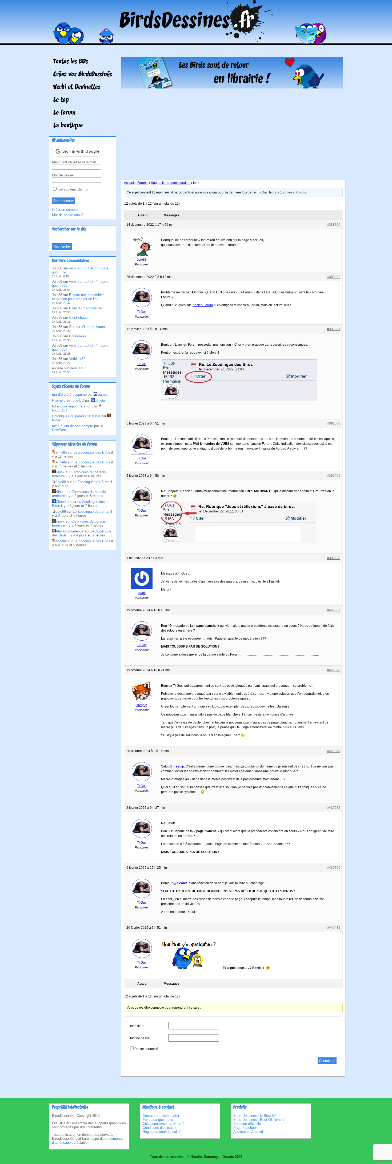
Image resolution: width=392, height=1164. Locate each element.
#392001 (333, 476)
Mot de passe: (140, 1038)
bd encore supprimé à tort (71, 406)
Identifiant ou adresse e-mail (74, 162)
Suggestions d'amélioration (170, 183)
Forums (142, 183)
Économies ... (80, 336)
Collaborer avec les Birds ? (163, 1124)
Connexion (327, 1061)
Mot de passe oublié (67, 215)
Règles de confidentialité (162, 1132)
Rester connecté (146, 1049)
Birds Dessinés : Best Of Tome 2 (259, 1120)
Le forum (64, 113)
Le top (61, 100)
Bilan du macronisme (85, 308)
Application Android (248, 1132)
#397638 (333, 558)
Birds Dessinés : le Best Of (254, 1116)
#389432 (333, 277)
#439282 (333, 808)
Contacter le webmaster (161, 1116)
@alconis (180, 883)
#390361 (333, 329)
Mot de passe (62, 175)
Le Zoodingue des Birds (92, 452)
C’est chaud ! (79, 318)
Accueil (129, 183)
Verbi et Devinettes (76, 87)
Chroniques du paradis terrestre (76, 416)
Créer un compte (65, 210)
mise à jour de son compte (72, 426)
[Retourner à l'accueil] (196, 41)
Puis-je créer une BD (68, 400)
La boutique (68, 126)
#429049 (333, 751)
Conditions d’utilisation (160, 1128)
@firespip (176, 766)
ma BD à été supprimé (69, 395)
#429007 (333, 610)
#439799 (333, 868)
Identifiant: (137, 1026)
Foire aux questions (158, 1120)
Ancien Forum (203, 305)
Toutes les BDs (70, 62)
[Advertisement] (232, 132)
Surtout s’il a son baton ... (89, 327)
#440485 (333, 927)
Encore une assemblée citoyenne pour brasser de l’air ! (78, 297)
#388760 (333, 225)
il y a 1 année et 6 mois (289, 192)
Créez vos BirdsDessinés (82, 75)
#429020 (333, 670)
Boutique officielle (247, 1124)
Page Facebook (245, 1128)
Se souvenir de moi (72, 189)
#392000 (333, 423)
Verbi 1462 (77, 359)
